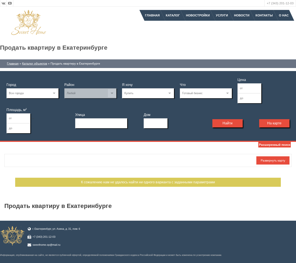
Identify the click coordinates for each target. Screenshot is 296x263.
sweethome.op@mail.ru (46, 244)
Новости (241, 15)
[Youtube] (10, 3)
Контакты (264, 15)
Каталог (173, 15)
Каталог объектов (34, 63)
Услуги (222, 15)
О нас (284, 15)
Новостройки (198, 15)
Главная (152, 15)
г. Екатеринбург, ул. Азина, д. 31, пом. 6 (56, 228)
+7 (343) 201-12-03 (280, 3)
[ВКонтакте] (3, 3)
